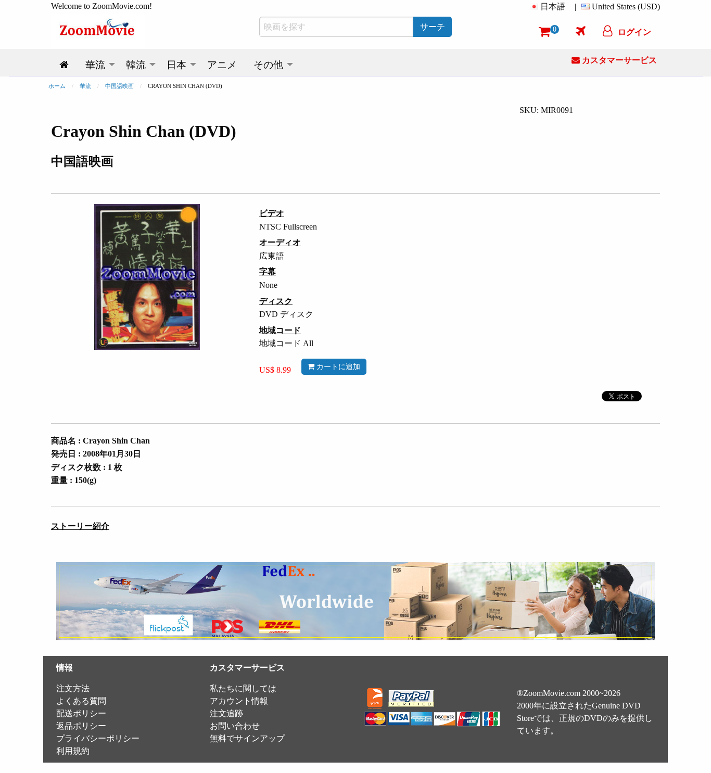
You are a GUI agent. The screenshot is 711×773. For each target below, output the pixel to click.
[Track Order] (580, 31)
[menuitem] (549, 7)
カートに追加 (337, 366)
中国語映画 (119, 86)
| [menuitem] (575, 6)
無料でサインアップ (247, 738)
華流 (85, 86)
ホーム (57, 86)
